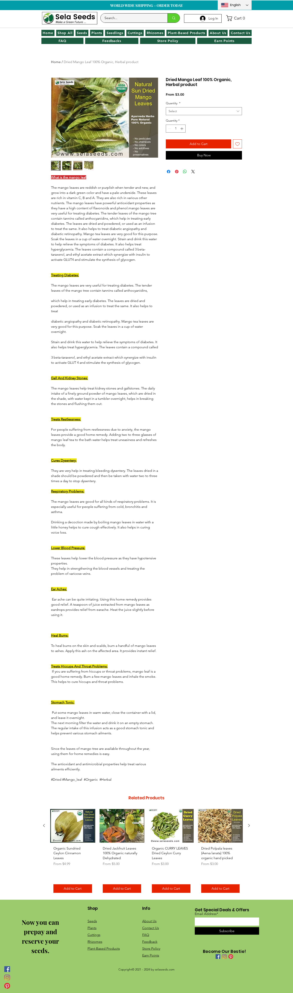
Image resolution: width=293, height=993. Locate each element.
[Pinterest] (7, 986)
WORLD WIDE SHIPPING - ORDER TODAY (146, 5)
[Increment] (182, 128)
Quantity (173, 103)
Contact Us (150, 928)
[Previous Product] (44, 825)
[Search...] (174, 18)
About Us (149, 921)
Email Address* (206, 914)
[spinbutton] (176, 128)
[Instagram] (7, 977)
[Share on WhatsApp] (184, 171)
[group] (146, 852)
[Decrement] (169, 128)
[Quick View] (72, 826)
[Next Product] (249, 825)
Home (56, 62)
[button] (237, 18)
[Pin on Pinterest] (176, 171)
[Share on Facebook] (168, 171)
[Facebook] (7, 969)
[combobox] (204, 111)
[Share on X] (193, 171)
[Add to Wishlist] (237, 143)
